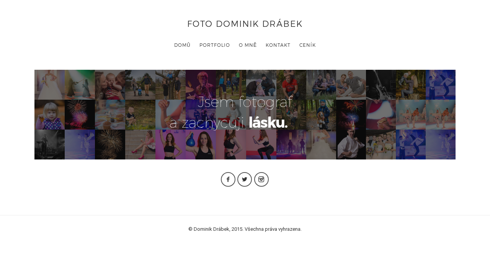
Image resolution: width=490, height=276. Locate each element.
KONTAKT (278, 45)
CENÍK (307, 45)
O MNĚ (248, 45)
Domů (182, 45)
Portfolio (214, 45)
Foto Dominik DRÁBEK (245, 23)
